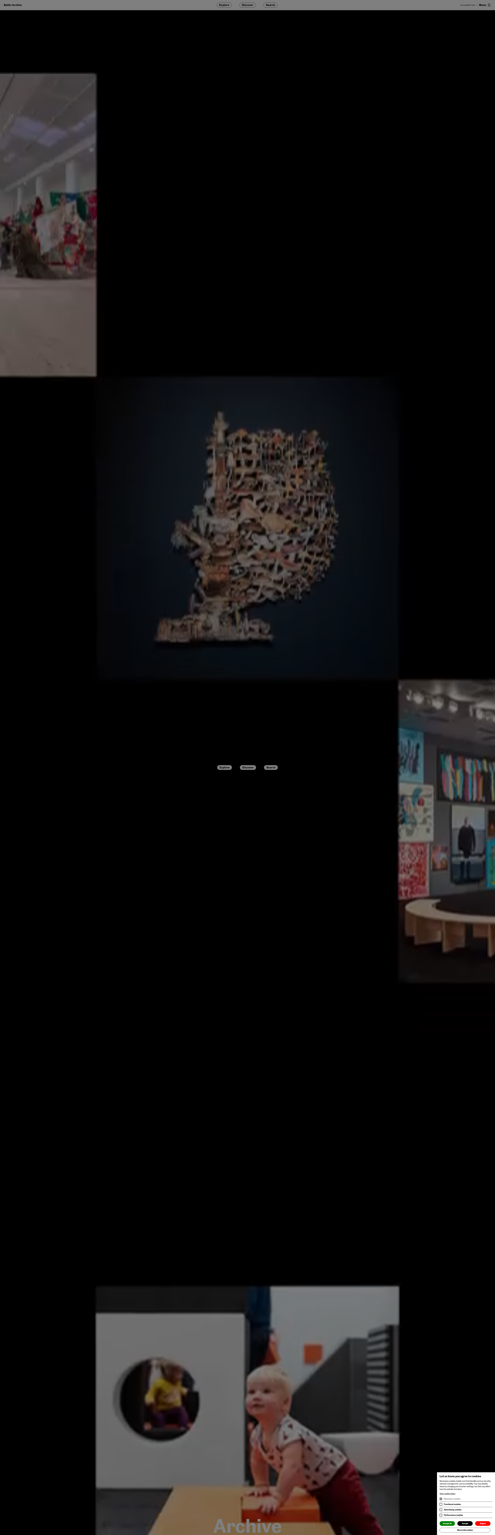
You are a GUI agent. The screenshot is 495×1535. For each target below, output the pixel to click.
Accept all (447, 1523)
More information (465, 1530)
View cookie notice (447, 1494)
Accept (465, 1523)
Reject (483, 1523)
